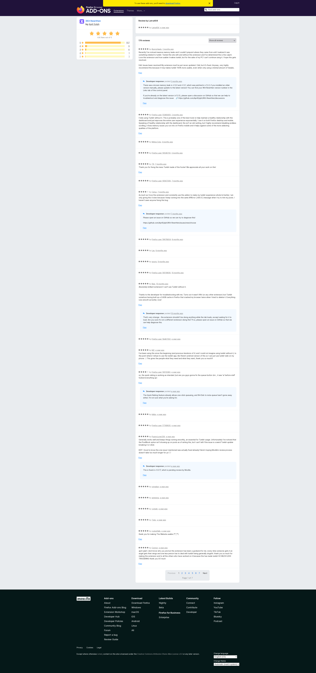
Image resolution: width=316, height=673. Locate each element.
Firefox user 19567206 (161, 181)
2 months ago (168, 49)
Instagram (219, 603)
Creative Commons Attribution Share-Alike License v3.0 (160, 654)
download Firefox (172, 3)
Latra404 (155, 28)
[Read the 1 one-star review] (105, 56)
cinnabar (155, 487)
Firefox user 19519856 (161, 273)
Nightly (162, 603)
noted (99, 654)
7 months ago (160, 164)
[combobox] (221, 9)
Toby (154, 520)
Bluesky (218, 616)
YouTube (218, 607)
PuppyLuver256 (158, 437)
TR (153, 164)
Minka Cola (156, 142)
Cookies (89, 647)
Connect (190, 603)
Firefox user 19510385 (161, 372)
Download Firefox (140, 603)
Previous (171, 573)
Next (205, 573)
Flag (140, 73)
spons (154, 262)
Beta (161, 607)
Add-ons (109, 598)
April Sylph (94, 24)
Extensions (119, 10)
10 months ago (178, 273)
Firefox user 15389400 (161, 115)
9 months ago (163, 262)
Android (135, 621)
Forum (107, 630)
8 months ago (177, 239)
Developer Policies (113, 621)
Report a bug (111, 635)
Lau (153, 250)
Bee (153, 284)
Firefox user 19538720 (161, 153)
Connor (155, 548)
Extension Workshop (114, 612)
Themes (130, 10)
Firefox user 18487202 (161, 339)
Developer (191, 612)
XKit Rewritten (93, 21)
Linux (134, 625)
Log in (236, 3)
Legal (99, 647)
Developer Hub (111, 616)
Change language (221, 653)
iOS (133, 616)
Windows (136, 607)
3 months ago (167, 142)
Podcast (218, 621)
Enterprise (164, 617)
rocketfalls (156, 531)
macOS (135, 612)
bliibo (154, 414)
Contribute (191, 607)
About (107, 603)
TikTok (217, 612)
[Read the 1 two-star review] (105, 53)
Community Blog (112, 625)
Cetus (154, 192)
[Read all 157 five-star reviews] (105, 43)
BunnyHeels (157, 49)
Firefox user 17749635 (161, 425)
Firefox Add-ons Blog (115, 607)
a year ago (164, 28)
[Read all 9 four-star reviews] (105, 46)
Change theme (220, 661)
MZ (153, 350)
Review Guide (111, 639)
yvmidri (155, 509)
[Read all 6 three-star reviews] (105, 50)
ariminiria (155, 498)
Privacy (80, 647)
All (132, 630)
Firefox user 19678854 (161, 239)
